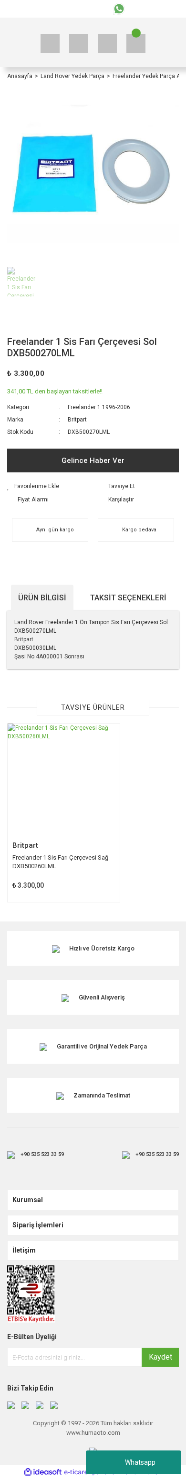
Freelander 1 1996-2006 (99, 407)
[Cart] (135, 43)
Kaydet (160, 1356)
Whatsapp (140, 1462)
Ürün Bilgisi (42, 597)
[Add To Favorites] (47, 486)
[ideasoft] (43, 1472)
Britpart (77, 419)
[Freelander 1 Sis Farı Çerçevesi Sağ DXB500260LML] (64, 779)
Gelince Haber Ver (93, 460)
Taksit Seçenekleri (128, 597)
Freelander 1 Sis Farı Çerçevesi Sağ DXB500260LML (60, 862)
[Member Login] (107, 43)
